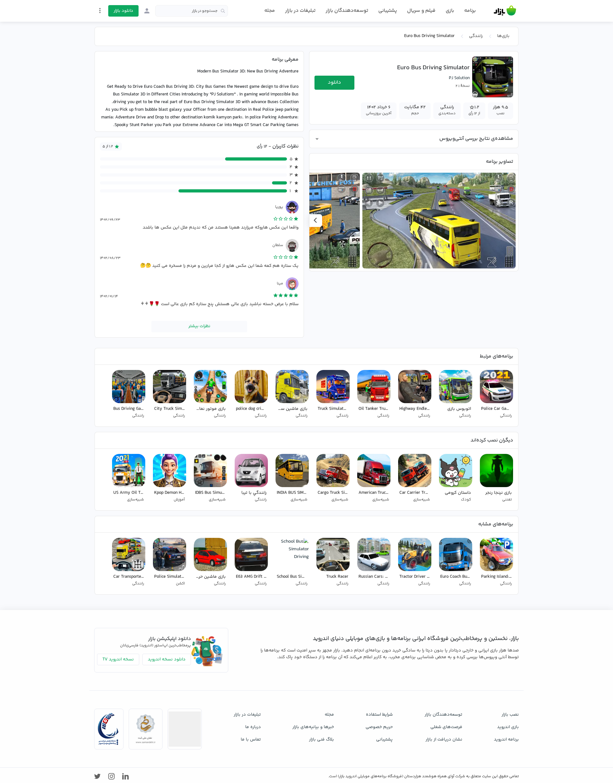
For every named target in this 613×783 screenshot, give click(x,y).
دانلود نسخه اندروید (166, 659)
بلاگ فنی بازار (321, 739)
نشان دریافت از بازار (444, 739)
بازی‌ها (503, 36)
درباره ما (253, 727)
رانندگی (476, 36)
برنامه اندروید (506, 739)
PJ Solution (459, 78)
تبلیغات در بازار (300, 11)
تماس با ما (251, 739)
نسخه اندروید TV (118, 659)
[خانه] (505, 11)
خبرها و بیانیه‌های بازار (313, 727)
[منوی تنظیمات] (100, 10)
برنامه (470, 11)
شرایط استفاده (379, 714)
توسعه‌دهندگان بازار (347, 11)
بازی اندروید (508, 727)
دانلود (334, 83)
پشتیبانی (387, 11)
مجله (269, 11)
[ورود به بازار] (147, 11)
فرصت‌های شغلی (446, 727)
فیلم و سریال (421, 11)
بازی (450, 11)
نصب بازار (510, 714)
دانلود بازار (123, 10)
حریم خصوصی (379, 727)
